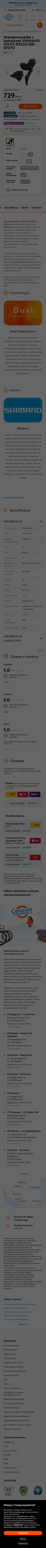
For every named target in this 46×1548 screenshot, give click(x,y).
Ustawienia (23, 1543)
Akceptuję (23, 1533)
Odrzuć (23, 1539)
